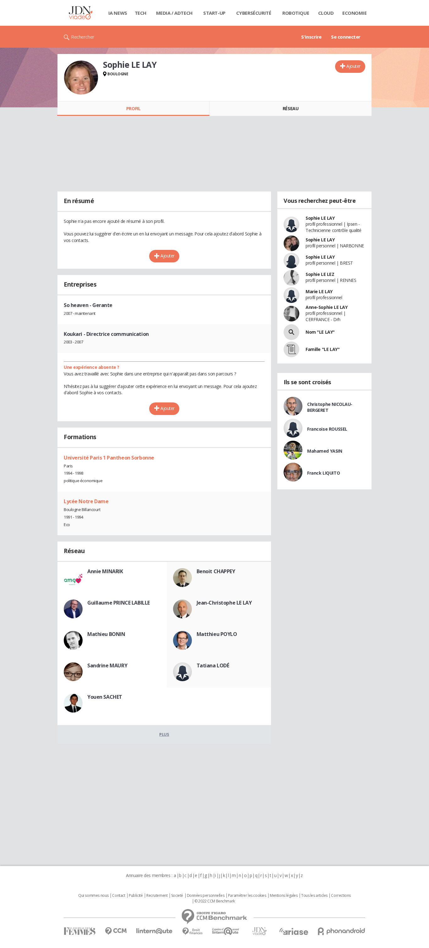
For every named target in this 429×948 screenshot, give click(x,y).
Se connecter (346, 37)
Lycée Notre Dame (86, 501)
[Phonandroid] (341, 931)
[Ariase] (293, 931)
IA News (117, 13)
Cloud (326, 13)
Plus (164, 734)
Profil (133, 108)
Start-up (214, 13)
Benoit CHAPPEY (216, 571)
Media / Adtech (174, 13)
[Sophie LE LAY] (81, 77)
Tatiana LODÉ (213, 665)
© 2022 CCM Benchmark (214, 901)
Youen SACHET (104, 696)
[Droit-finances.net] (192, 931)
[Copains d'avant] (226, 931)
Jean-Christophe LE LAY (224, 602)
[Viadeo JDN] (259, 931)
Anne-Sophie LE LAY (326, 307)
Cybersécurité (253, 13)
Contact (118, 895)
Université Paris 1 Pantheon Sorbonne (109, 457)
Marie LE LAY (319, 291)
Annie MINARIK (105, 571)
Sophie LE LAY (320, 218)
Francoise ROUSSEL (327, 429)
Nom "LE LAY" (320, 332)
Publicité (136, 895)
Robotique (295, 13)
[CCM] (116, 931)
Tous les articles (314, 895)
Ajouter (353, 66)
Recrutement (156, 895)
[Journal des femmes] (79, 931)
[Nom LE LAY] (291, 332)
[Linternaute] (154, 931)
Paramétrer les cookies (247, 895)
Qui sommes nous (93, 895)
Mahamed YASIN (324, 451)
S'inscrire (311, 37)
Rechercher (83, 37)
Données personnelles (206, 895)
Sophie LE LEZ (320, 274)
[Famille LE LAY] (291, 349)
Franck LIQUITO (323, 473)
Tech (140, 13)
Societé (177, 895)
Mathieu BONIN (106, 634)
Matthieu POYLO (217, 634)
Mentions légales (283, 895)
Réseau (290, 108)
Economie (354, 13)
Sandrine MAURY (107, 665)
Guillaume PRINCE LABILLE (118, 602)
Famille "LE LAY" (322, 349)
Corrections (340, 895)
